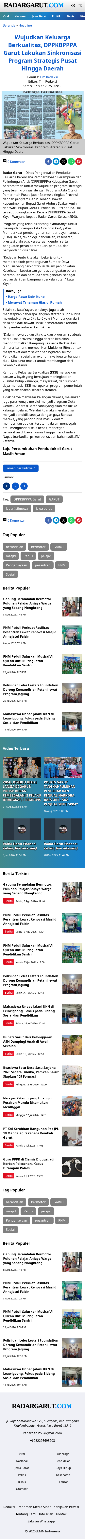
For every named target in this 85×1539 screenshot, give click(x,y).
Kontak (61, 1514)
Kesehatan (63, 1475)
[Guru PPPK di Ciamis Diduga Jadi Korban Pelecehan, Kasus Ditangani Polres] (72, 1167)
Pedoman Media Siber (34, 1507)
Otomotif (22, 1489)
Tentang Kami (26, 1514)
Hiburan (63, 1482)
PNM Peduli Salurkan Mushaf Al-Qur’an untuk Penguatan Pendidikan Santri (28, 660)
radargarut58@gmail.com (42, 1433)
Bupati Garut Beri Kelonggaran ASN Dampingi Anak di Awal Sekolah (27, 1041)
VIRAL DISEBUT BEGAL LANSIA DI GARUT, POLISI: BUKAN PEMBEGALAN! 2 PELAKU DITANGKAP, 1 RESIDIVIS (22, 791)
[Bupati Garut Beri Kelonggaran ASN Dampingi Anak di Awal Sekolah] (72, 1045)
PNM (62, 565)
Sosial (10, 574)
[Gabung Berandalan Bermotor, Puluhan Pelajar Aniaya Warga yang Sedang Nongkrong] (72, 607)
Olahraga (63, 1454)
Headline (25, 25)
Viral (6, 16)
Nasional (20, 16)
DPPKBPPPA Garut (27, 499)
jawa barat (44, 508)
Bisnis (70, 16)
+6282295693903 (42, 1440)
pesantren (42, 565)
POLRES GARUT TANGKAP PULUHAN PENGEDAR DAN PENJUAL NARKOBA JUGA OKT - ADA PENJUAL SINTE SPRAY (61, 793)
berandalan (14, 547)
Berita (9, 901)
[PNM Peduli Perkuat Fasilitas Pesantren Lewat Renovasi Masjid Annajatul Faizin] (72, 635)
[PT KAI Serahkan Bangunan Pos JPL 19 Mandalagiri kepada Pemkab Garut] (72, 1137)
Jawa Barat (39, 16)
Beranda (9, 25)
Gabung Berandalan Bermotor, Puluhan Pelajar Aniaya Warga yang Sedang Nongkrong (27, 603)
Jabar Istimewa (17, 508)
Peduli (28, 556)
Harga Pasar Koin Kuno (26, 296)
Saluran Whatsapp (41, 1521)
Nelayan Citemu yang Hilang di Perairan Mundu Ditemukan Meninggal (27, 1102)
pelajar (46, 556)
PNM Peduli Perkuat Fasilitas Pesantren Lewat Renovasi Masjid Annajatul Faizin (29, 632)
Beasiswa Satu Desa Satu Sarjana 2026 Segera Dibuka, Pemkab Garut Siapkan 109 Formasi (31, 1072)
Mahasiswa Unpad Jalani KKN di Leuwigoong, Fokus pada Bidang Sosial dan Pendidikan (29, 718)
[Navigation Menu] (80, 6)
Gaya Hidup (63, 1468)
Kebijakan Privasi (66, 1507)
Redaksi (9, 1507)
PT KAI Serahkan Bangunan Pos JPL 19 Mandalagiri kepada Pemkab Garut (31, 1133)
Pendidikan (63, 1461)
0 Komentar (16, 162)
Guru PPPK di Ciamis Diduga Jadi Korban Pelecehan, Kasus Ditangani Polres (28, 1163)
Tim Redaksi (49, 77)
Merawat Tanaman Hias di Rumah (35, 302)
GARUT (54, 499)
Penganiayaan (16, 565)
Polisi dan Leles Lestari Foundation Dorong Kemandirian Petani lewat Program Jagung (30, 689)
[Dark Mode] (73, 6)
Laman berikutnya (19, 468)
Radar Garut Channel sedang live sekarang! (20, 846)
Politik (56, 16)
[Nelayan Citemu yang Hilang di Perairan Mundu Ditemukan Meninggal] (72, 1106)
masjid (11, 556)
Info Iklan (46, 1514)
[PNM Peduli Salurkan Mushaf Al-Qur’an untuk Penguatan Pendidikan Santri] (72, 664)
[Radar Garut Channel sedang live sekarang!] (22, 829)
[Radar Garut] (34, 6)
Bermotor (38, 547)
